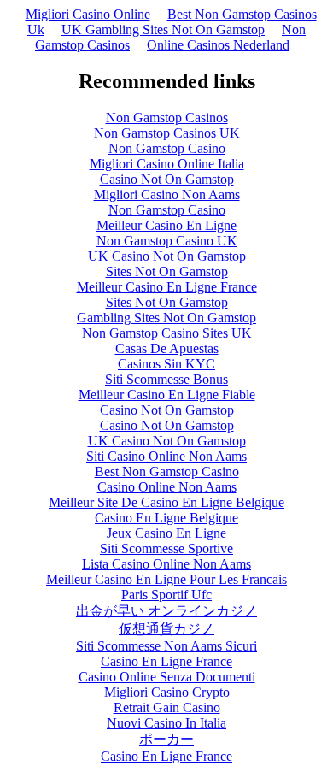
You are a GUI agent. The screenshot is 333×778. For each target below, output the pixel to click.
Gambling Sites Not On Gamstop (166, 317)
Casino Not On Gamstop (167, 179)
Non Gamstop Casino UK (166, 240)
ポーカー (166, 739)
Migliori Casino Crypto (167, 692)
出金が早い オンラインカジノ (166, 611)
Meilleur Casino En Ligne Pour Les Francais (166, 579)
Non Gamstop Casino (166, 148)
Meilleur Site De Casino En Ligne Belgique (166, 502)
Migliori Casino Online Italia (167, 163)
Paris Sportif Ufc (166, 594)
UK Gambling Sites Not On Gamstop (163, 29)
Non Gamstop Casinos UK (167, 133)
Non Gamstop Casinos (167, 117)
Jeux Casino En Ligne (166, 533)
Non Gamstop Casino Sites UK (167, 333)
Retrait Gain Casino (167, 707)
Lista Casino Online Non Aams (166, 564)
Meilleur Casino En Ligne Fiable (167, 394)
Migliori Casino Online (88, 14)
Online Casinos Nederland (218, 45)
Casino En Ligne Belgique (166, 517)
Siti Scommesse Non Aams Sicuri (166, 646)
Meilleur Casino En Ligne (166, 225)
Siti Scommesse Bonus (166, 379)
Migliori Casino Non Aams (167, 194)
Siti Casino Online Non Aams (166, 456)
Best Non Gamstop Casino (167, 471)
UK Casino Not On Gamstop (167, 256)
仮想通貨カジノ (166, 629)
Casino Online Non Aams (167, 487)
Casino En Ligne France (166, 661)
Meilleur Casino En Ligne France (167, 287)
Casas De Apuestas (167, 348)
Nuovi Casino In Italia (166, 723)
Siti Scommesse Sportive (166, 548)
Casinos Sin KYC (166, 364)
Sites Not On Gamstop (167, 271)
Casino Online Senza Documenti (167, 676)
